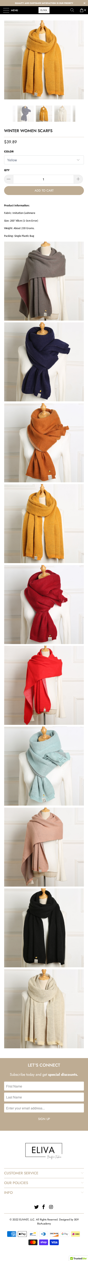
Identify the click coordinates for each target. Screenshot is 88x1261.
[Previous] (8, 114)
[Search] (73, 10)
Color (9, 151)
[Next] (79, 114)
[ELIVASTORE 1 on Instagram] (51, 1207)
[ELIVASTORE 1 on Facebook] (44, 1207)
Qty (7, 170)
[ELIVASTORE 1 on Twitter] (36, 1207)
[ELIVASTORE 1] (44, 10)
